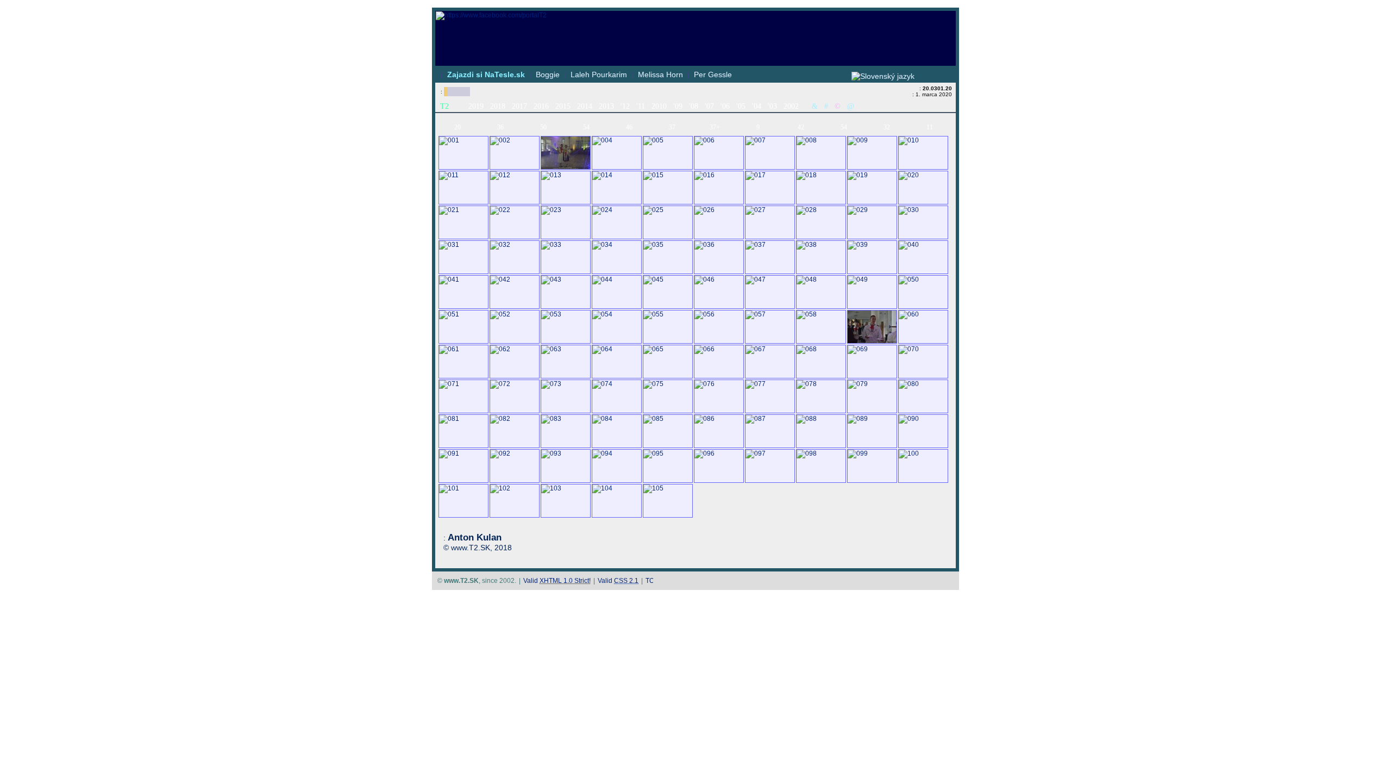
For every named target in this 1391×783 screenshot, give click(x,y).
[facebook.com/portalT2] (695, 15)
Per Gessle (713, 74)
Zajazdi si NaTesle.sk (486, 74)
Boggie (548, 74)
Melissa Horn (660, 74)
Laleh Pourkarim (599, 74)
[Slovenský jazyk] (882, 76)
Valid (557, 581)
